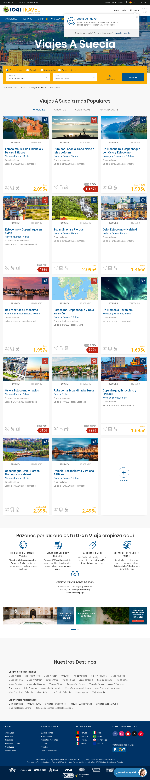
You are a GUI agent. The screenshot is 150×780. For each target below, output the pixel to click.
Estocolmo (55, 87)
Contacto (8, 2)
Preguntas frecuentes (29, 2)
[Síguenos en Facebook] (115, 733)
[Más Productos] (144, 19)
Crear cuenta (120, 10)
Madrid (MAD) (114, 2)
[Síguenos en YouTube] (128, 733)
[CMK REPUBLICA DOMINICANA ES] (111, 615)
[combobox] (28, 77)
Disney (41, 19)
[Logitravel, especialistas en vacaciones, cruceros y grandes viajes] (21, 9)
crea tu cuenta (122, 33)
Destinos (27, 19)
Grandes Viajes (10, 87)
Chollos (55, 19)
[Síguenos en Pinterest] (141, 733)
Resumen (15, 142)
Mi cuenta (134, 10)
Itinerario (36, 142)
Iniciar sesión (128, 21)
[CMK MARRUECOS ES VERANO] (38, 615)
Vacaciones (11, 19)
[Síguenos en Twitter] (135, 733)
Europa (24, 87)
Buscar (133, 77)
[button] (7, 188)
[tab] (38, 110)
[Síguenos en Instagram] (122, 733)
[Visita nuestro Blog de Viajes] (128, 749)
